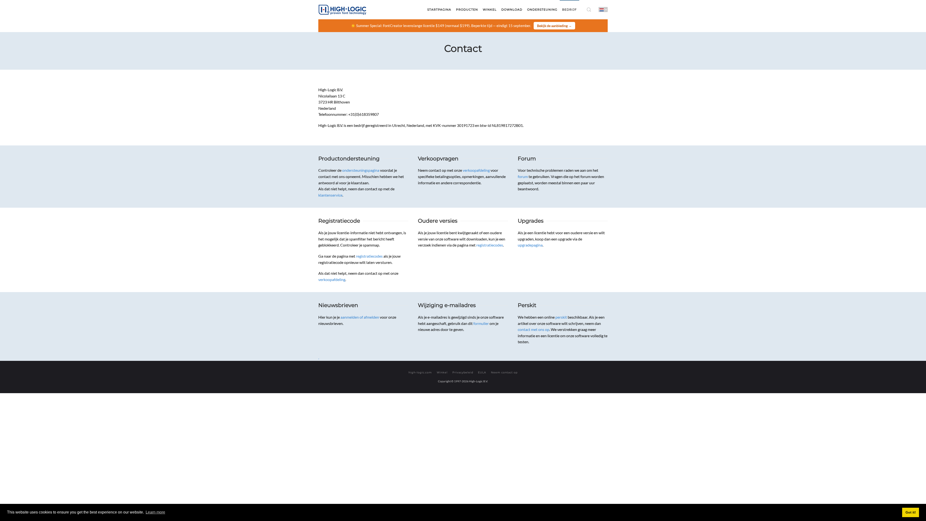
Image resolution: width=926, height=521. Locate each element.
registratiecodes (369, 256)
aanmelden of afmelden (359, 317)
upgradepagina (530, 245)
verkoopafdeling (476, 170)
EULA (482, 372)
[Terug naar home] (342, 9)
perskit (561, 317)
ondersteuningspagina (360, 170)
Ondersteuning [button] (542, 9)
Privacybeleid (462, 372)
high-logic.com (420, 372)
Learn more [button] (155, 512)
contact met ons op (533, 329)
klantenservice (330, 195)
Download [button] (511, 9)
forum (523, 176)
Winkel (442, 372)
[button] (588, 9)
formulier (481, 323)
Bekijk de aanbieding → (554, 26)
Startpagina (439, 9)
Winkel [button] (490, 9)
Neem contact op (504, 372)
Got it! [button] (911, 512)
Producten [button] (467, 9)
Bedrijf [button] (569, 9)
